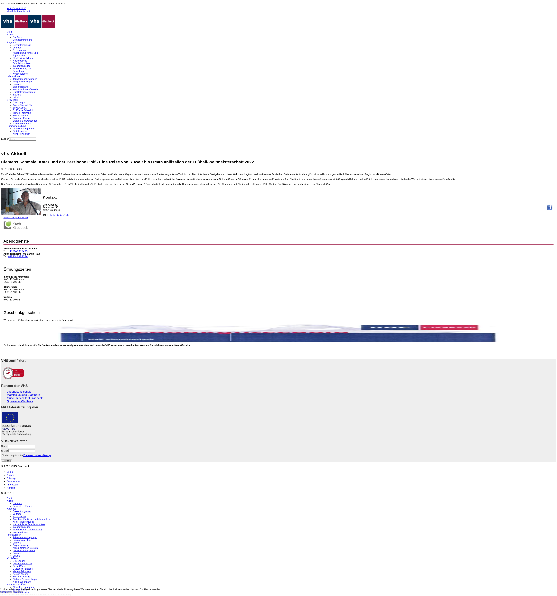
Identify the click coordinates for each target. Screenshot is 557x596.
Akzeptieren (6, 592)
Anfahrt (10, 475)
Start (9, 32)
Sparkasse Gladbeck (20, 401)
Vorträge (17, 47)
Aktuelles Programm (23, 128)
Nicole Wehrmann (22, 123)
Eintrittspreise (20, 131)
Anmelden (6, 461)
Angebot (11, 42)
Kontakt (11, 488)
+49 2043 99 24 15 (16, 8)
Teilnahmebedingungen (25, 79)
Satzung (17, 94)
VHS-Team (12, 100)
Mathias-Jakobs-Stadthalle (23, 394)
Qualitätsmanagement (24, 92)
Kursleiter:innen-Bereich (25, 89)
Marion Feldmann (22, 113)
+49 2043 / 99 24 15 (58, 215)
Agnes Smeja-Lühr (22, 105)
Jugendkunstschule (19, 391)
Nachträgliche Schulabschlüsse (21, 62)
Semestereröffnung (22, 40)
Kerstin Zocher (20, 115)
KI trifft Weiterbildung (23, 58)
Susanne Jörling (21, 118)
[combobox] (22, 139)
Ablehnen (18, 592)
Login (10, 472)
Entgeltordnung (21, 87)
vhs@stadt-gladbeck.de (19, 11)
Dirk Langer (19, 102)
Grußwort (17, 37)
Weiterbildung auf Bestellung (22, 69)
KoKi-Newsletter (21, 134)
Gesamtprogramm (22, 45)
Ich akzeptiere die (27, 455)
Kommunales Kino (16, 126)
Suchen (5, 139)
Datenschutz (13, 481)
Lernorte (17, 84)
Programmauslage (22, 81)
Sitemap (11, 478)
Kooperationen (20, 74)
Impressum (12, 484)
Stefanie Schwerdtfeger (25, 121)
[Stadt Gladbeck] (15, 228)
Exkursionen (19, 50)
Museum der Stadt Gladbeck (25, 398)
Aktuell (10, 34)
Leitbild (16, 97)
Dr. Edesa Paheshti (23, 110)
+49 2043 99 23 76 (18, 256)
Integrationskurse (21, 66)
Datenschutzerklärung (37, 455)
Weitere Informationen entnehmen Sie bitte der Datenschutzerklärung (35, 594)
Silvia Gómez (20, 107)
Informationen (14, 76)
